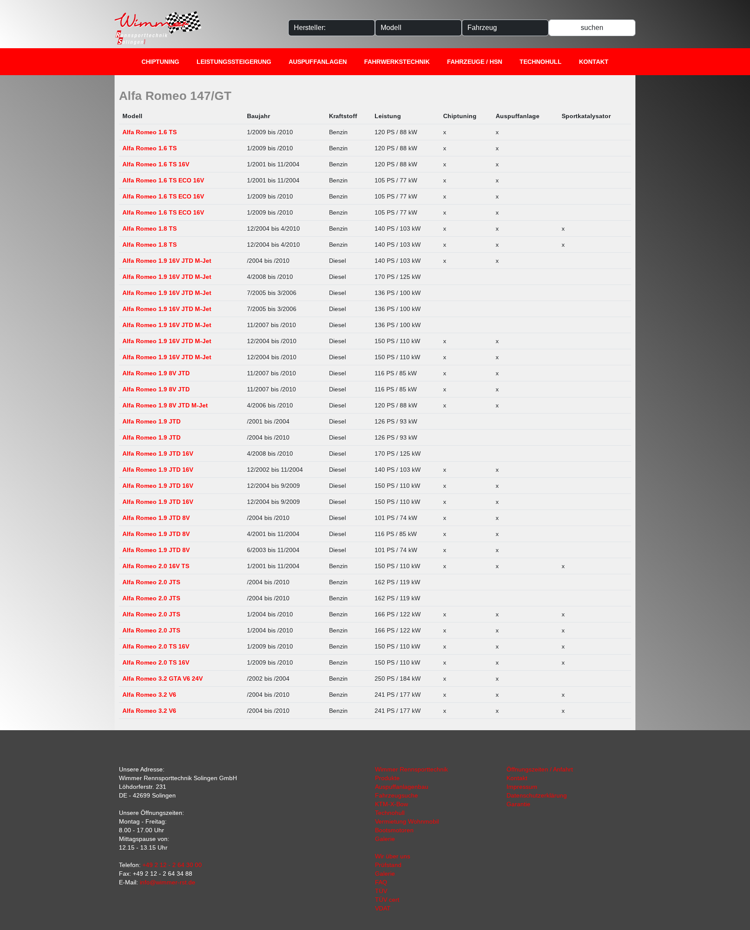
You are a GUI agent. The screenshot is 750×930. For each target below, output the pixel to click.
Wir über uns (392, 856)
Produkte (387, 777)
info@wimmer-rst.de (167, 882)
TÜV (381, 890)
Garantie (518, 804)
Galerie (385, 838)
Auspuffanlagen (318, 61)
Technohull (541, 61)
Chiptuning (160, 61)
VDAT (383, 908)
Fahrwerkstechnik (397, 61)
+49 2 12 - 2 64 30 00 (172, 864)
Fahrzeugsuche (396, 795)
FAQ (381, 882)
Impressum (522, 786)
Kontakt (594, 61)
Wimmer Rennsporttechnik (411, 769)
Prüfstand (388, 864)
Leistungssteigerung (234, 61)
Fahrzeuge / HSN (474, 61)
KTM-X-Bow (391, 804)
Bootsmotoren (394, 830)
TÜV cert (387, 899)
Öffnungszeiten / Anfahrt (540, 769)
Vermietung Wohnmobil (407, 821)
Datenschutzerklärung (537, 795)
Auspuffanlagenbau (401, 786)
